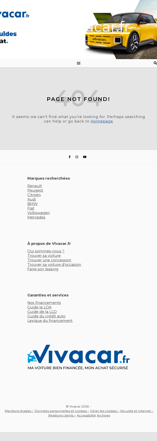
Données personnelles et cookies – (62, 411)
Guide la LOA (39, 307)
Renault (34, 186)
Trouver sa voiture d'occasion (54, 264)
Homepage (102, 121)
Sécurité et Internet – (136, 411)
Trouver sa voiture (44, 255)
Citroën (34, 195)
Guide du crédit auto (46, 316)
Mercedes (36, 217)
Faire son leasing (42, 269)
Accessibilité (86, 415)
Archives (103, 415)
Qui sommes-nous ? (45, 251)
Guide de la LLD (42, 311)
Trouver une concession (49, 260)
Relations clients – (62, 415)
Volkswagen (38, 213)
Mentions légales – (19, 411)
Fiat (30, 208)
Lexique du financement (50, 320)
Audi (31, 199)
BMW (32, 204)
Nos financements (44, 303)
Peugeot (35, 190)
